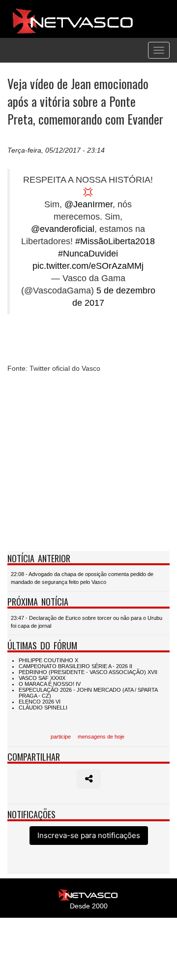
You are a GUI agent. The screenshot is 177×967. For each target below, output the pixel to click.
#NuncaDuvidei (88, 253)
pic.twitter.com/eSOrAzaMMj (88, 266)
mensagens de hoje (101, 737)
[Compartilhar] (89, 779)
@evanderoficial (62, 229)
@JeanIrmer (88, 204)
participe (61, 737)
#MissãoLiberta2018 (115, 241)
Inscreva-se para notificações (88, 835)
